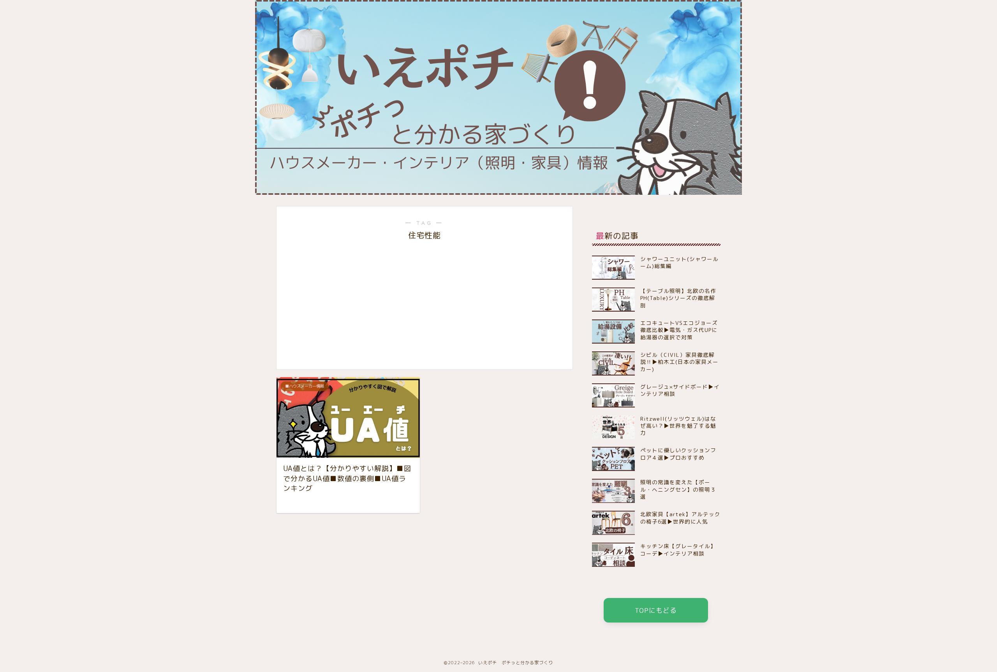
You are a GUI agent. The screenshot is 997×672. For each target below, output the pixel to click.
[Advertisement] (424, 299)
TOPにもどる (656, 610)
